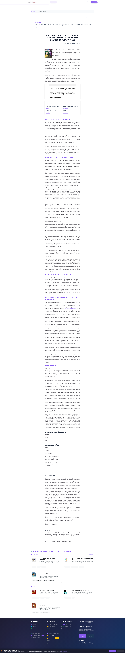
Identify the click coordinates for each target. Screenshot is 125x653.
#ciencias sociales (36, 612)
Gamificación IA (52, 631)
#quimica (47, 597)
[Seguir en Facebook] (80, 643)
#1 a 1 (73, 597)
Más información (64, 651)
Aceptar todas (112, 650)
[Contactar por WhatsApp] (92, 643)
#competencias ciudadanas (37, 580)
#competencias (51, 580)
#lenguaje (45, 580)
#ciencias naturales (36, 597)
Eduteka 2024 (53, 638)
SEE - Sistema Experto (38, 635)
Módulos (34, 626)
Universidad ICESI (68, 631)
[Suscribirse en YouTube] (85, 643)
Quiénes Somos (68, 624)
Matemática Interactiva (37, 633)
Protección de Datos (69, 628)
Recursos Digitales (36, 637)
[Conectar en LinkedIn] (87, 643)
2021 (49, 642)
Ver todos (91, 554)
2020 (49, 643)
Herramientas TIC (36, 631)
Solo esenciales (120, 650)
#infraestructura (67, 597)
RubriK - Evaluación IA (52, 626)
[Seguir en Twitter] (90, 643)
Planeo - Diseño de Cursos (54, 628)
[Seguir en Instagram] (82, 643)
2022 (49, 640)
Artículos (33, 11)
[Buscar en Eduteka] (88, 2)
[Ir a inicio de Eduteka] (32, 2)
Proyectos (35, 628)
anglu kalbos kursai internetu (71, 308)
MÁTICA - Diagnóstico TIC (54, 633)
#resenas (42, 597)
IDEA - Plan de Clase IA (53, 624)
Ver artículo (48, 108)
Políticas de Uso (68, 626)
